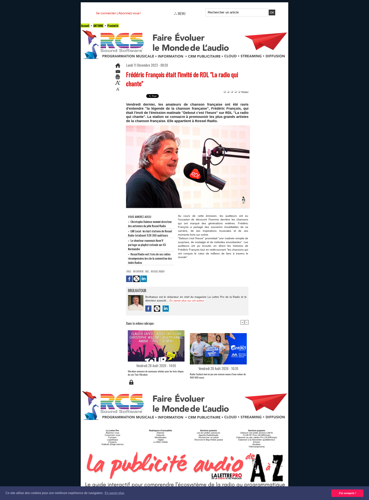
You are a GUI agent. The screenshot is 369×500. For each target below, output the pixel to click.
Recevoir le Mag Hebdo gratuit (208, 440)
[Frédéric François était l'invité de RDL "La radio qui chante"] (188, 127)
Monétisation (160, 437)
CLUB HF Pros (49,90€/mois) (256, 435)
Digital (160, 440)
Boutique (257, 444)
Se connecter (106, 13)
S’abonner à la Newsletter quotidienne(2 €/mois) (256, 441)
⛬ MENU (179, 13)
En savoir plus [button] (114, 493)
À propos (112, 437)
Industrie (160, 435)
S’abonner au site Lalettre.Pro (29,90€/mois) (256, 437)
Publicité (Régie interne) (112, 444)
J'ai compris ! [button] (347, 493)
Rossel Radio (158, 271)
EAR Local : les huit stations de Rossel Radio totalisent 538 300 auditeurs (150, 233)
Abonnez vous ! (129, 13)
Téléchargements (256, 446)
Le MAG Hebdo (160, 442)
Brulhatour (137, 291)
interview (138, 271)
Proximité (112, 25)
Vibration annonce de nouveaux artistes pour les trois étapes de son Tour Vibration (156, 373)
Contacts (112, 442)
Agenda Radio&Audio (208, 435)
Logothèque (112, 440)
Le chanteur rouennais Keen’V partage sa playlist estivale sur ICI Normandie (147, 244)
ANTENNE (98, 25)
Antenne (160, 433)
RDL (147, 271)
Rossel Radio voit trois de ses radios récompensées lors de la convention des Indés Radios (150, 258)
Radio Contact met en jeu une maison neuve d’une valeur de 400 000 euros (218, 376)
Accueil (85, 25)
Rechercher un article (209, 437)
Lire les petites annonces (208, 433)
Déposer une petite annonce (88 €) (256, 433)
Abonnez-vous (112, 433)
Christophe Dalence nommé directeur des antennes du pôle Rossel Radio (150, 223)
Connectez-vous (112, 435)
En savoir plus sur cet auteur (187, 300)
